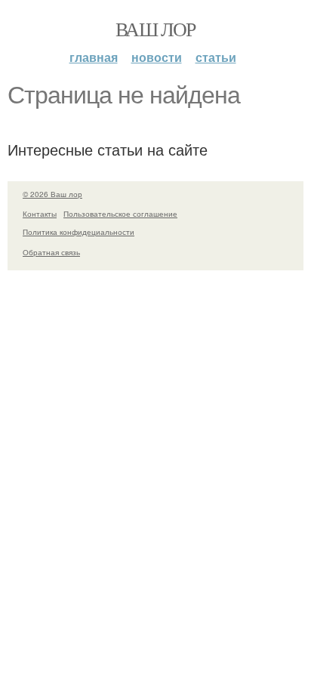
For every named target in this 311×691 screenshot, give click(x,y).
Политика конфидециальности (78, 232)
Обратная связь (51, 252)
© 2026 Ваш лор (52, 194)
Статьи (216, 57)
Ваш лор (155, 29)
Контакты (40, 213)
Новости (156, 57)
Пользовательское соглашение (120, 213)
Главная (93, 57)
